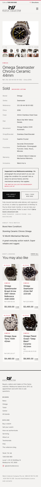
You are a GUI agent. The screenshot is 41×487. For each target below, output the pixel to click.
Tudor (5, 407)
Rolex (4, 401)
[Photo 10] (23, 55)
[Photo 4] (23, 51)
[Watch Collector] (12, 9)
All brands (6, 414)
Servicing (6, 434)
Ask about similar (11, 195)
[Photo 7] (5, 55)
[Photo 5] (29, 51)
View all (34, 254)
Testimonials (7, 440)
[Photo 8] (11, 55)
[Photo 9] (17, 55)
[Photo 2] (11, 51)
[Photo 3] (17, 51)
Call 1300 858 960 (29, 195)
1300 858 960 (7, 457)
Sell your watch (8, 427)
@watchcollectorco (12, 466)
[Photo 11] (29, 55)
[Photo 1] (5, 51)
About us (6, 437)
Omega (5, 63)
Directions (35, 2)
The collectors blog (9, 447)
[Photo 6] (35, 51)
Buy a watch (7, 424)
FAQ (4, 444)
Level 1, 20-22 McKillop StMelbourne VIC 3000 (12, 461)
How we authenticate (10, 430)
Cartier (5, 411)
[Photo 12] (35, 55)
